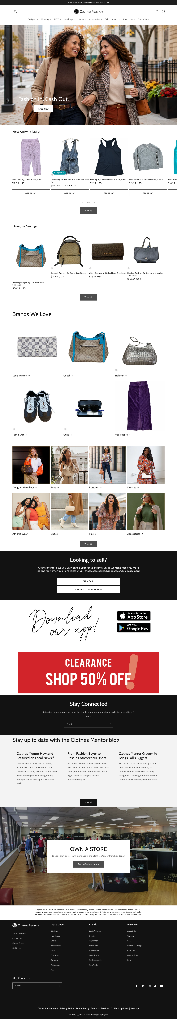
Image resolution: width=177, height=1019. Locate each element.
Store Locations (19, 933)
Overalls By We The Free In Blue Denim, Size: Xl (70, 180)
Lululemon (93, 940)
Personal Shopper (135, 945)
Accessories (133, 533)
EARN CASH (89, 581)
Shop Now (43, 109)
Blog (129, 960)
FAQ (129, 940)
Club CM (131, 950)
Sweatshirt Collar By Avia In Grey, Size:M (146, 179)
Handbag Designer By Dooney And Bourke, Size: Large (145, 274)
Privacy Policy (67, 1008)
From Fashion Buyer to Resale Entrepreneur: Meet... (88, 756)
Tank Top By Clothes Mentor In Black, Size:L (108, 179)
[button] (15, 11)
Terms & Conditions (48, 1008)
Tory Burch (18, 434)
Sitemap (134, 1008)
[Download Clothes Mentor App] (88, 642)
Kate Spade (94, 955)
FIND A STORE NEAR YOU (88, 589)
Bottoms (94, 487)
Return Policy (82, 1008)
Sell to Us (16, 948)
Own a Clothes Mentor (88, 864)
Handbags (55, 936)
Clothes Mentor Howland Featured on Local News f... (36, 756)
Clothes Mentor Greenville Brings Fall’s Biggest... (138, 756)
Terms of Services (100, 1008)
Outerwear (55, 965)
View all (88, 210)
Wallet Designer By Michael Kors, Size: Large (107, 273)
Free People (121, 434)
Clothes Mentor (83, 1015)
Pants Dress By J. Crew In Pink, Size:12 (27, 179)
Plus (91, 533)
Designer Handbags (23, 487)
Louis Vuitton (19, 375)
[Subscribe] (110, 724)
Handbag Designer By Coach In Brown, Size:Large (28, 283)
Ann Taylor (94, 965)
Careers (130, 936)
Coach (67, 375)
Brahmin (119, 375)
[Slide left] (82, 203)
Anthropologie (95, 960)
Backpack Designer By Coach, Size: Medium (69, 273)
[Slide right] (95, 203)
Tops (53, 487)
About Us (131, 931)
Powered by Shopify (99, 1015)
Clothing (54, 931)
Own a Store (18, 943)
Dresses (131, 487)
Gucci (66, 434)
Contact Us (17, 938)
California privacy (119, 1008)
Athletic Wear (20, 533)
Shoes (54, 533)
